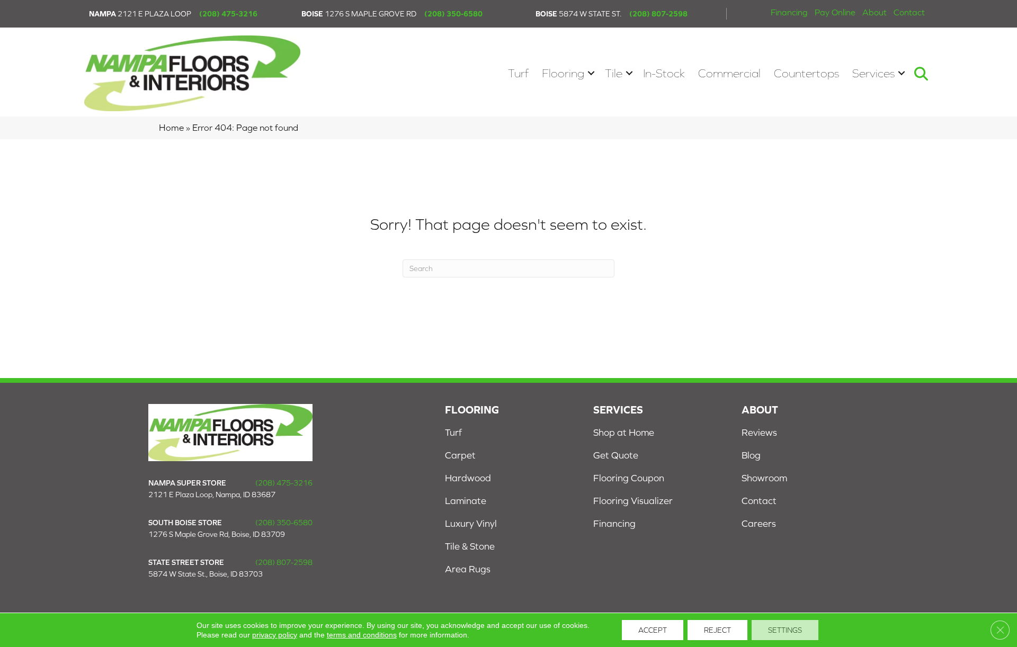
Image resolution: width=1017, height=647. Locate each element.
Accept (652, 630)
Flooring (563, 73)
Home (171, 127)
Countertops (806, 73)
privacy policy (274, 635)
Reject (717, 630)
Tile (613, 73)
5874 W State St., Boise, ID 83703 (205, 574)
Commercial (729, 73)
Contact (909, 12)
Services (873, 73)
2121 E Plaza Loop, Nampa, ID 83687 (211, 494)
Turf (518, 73)
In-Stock (664, 73)
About (874, 12)
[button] (591, 73)
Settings (785, 630)
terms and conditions (362, 635)
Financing (789, 12)
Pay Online (835, 12)
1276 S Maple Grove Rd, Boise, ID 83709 (216, 534)
